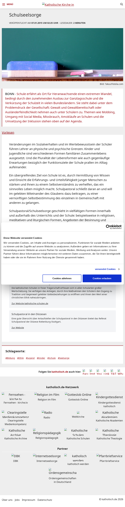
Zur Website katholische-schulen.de (30, 303)
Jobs (17, 500)
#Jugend (30, 358)
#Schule (51, 358)
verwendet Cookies (105, 269)
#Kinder (41, 358)
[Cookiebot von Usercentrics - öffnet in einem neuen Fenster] (108, 227)
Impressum (28, 500)
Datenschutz (45, 500)
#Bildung (10, 358)
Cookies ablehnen (61, 278)
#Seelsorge (63, 358)
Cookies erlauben (102, 278)
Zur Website (18, 327)
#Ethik (20, 358)
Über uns (7, 500)
